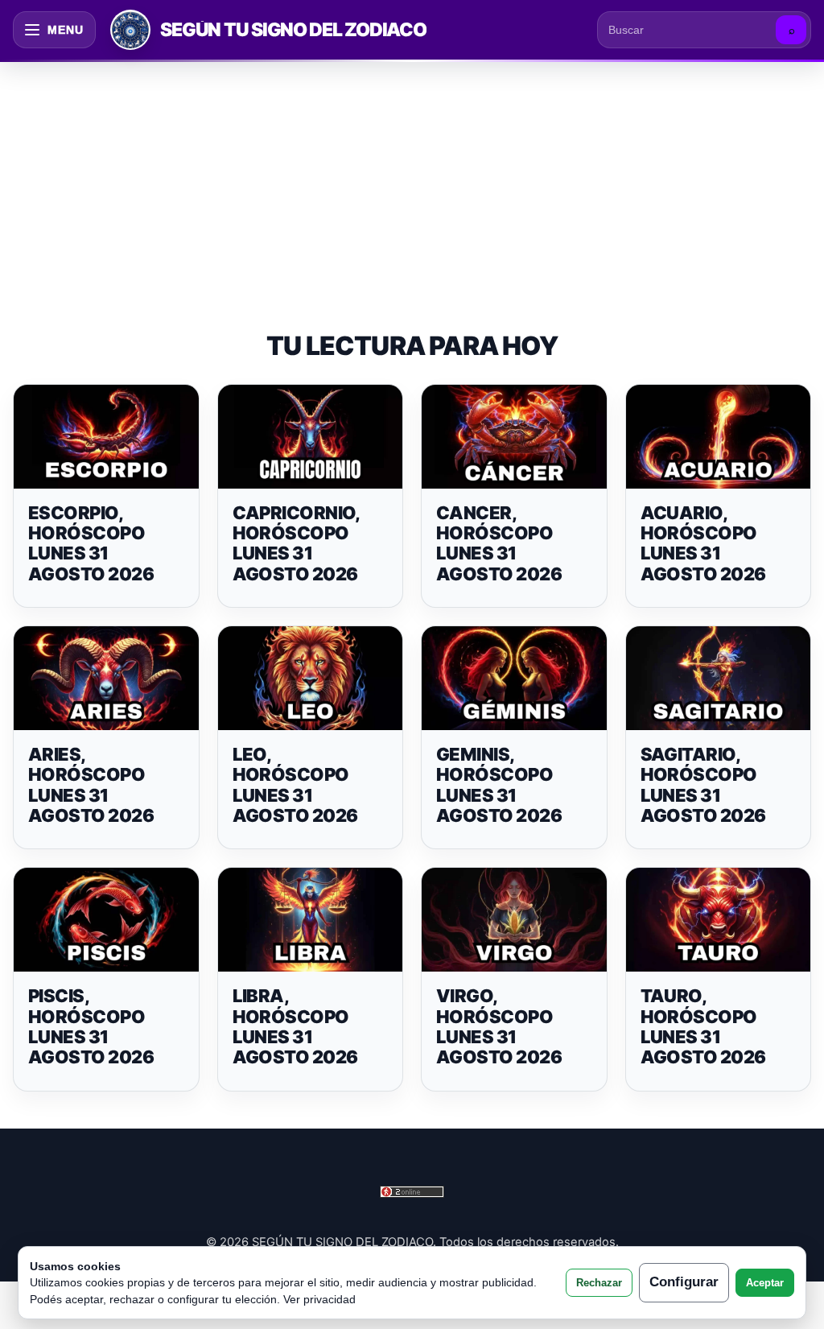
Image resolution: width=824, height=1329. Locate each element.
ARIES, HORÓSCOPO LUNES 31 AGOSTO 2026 (91, 785)
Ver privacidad (319, 1299)
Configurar (684, 1282)
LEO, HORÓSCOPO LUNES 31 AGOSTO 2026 (295, 785)
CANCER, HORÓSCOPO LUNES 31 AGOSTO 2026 (499, 543)
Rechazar (599, 1283)
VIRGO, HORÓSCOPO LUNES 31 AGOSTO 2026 (499, 1026)
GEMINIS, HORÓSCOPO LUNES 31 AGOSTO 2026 (499, 785)
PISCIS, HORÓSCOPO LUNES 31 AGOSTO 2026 (91, 1026)
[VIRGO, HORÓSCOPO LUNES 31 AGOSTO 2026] (514, 920)
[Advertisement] (412, 180)
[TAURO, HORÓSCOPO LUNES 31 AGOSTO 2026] (718, 920)
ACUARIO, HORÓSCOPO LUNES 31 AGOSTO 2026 (703, 543)
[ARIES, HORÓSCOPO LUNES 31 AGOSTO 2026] (106, 678)
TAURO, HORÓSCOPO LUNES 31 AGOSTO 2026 (703, 1026)
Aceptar (765, 1283)
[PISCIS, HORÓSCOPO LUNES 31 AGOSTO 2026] (106, 920)
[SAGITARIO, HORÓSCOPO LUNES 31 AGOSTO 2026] (718, 678)
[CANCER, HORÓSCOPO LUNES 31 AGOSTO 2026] (514, 437)
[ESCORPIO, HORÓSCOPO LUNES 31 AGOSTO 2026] (106, 437)
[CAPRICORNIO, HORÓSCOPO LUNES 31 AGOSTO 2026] (310, 437)
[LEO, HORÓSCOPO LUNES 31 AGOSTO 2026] (310, 678)
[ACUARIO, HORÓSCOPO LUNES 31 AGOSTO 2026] (718, 437)
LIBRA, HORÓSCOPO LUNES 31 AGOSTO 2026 (295, 1026)
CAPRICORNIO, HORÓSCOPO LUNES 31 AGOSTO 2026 (296, 543)
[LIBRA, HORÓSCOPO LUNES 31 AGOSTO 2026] (310, 920)
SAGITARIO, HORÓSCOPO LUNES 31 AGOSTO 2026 (703, 785)
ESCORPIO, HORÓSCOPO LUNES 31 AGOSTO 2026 (91, 543)
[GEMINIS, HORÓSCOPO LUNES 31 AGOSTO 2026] (514, 678)
